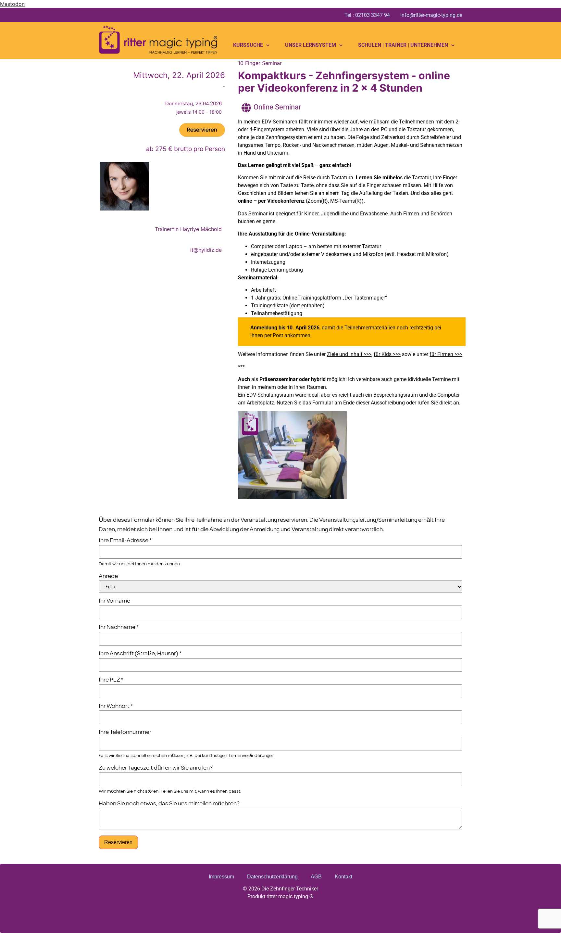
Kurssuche (248, 45)
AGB (316, 876)
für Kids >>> (387, 354)
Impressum (221, 876)
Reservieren (118, 842)
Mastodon (12, 4)
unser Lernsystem (310, 45)
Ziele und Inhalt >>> (349, 354)
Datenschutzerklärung (272, 876)
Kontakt (343, 876)
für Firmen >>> (446, 354)
